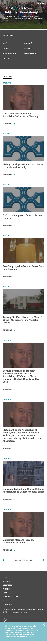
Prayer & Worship (10, 597)
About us (6, 581)
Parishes (6, 589)
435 (19, 560)
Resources (7, 601)
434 (16, 560)
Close (43, 624)
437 (27, 560)
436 (23, 560)
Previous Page (3, 560)
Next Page (43, 560)
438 (30, 560)
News (5, 593)
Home (5, 577)
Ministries (7, 585)
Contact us (8, 604)
